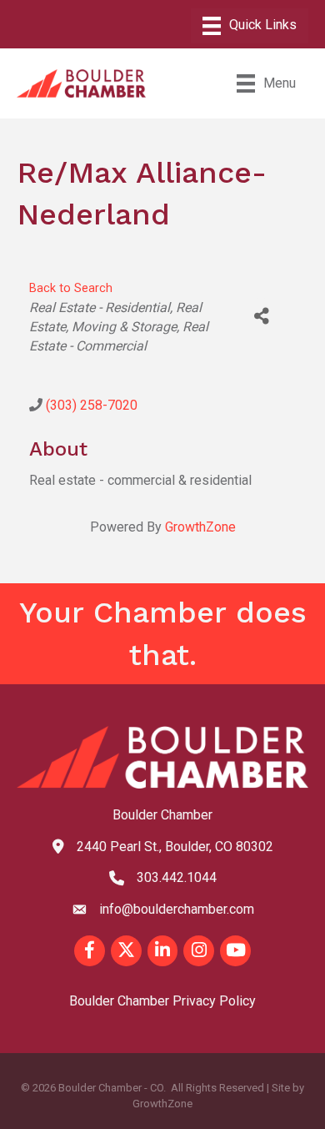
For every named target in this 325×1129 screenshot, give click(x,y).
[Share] (261, 316)
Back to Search (70, 288)
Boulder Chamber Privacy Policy (162, 1001)
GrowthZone (200, 527)
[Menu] (249, 25)
